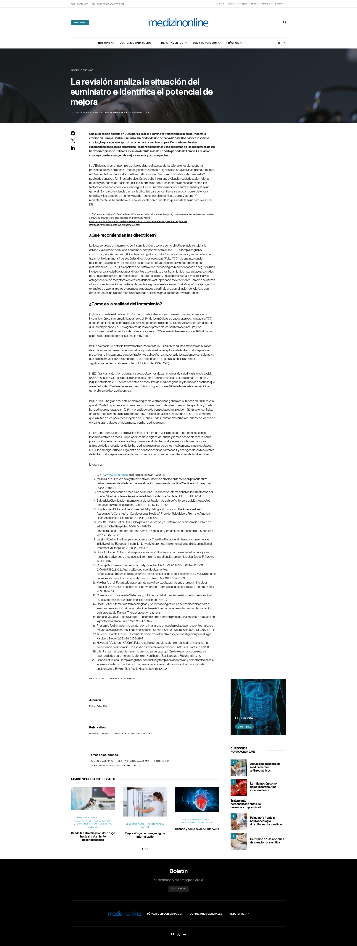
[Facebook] (172, 934)
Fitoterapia (162, 761)
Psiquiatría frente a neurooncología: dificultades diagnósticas (266, 821)
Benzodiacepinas (102, 761)
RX (127, 112)
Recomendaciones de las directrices (117, 765)
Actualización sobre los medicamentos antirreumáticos (265, 767)
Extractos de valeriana (134, 761)
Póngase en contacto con (108, 4)
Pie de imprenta (239, 913)
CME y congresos (205, 42)
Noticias (104, 42)
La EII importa (244, 718)
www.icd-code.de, (117, 474)
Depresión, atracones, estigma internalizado (145, 835)
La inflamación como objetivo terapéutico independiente (263, 787)
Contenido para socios (136, 42)
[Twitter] (178, 934)
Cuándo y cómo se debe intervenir (197, 829)
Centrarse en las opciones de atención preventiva (267, 840)
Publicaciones (79, 4)
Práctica (232, 42)
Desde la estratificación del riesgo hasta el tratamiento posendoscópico (93, 836)
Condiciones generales (206, 913)
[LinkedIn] (184, 934)
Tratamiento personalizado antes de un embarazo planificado (246, 804)
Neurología (117, 112)
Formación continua (96, 112)
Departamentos (172, 42)
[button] (284, 42)
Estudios (76, 112)
